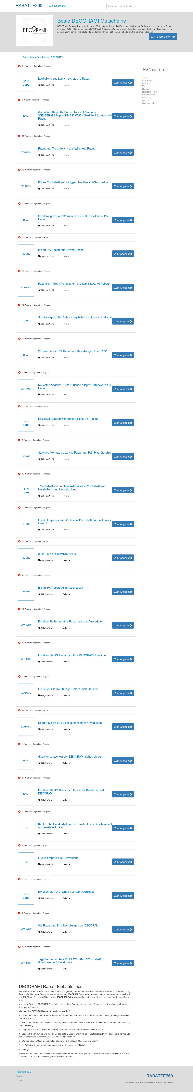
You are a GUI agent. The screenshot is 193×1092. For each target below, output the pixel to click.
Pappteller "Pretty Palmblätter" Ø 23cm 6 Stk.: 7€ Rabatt (73, 283)
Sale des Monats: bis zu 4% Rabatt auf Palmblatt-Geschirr (74, 452)
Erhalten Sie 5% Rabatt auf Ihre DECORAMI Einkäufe (72, 655)
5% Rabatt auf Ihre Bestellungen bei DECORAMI (68, 925)
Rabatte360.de (29, 57)
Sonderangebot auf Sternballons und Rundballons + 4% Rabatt (73, 217)
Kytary (145, 83)
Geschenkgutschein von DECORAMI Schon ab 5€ (69, 756)
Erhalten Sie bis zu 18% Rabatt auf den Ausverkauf (70, 621)
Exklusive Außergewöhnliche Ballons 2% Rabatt (68, 419)
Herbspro (146, 88)
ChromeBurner (149, 94)
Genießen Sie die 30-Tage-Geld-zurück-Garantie (68, 689)
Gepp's (145, 100)
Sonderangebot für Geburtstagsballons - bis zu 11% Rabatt (75, 317)
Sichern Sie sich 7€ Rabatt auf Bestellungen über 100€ (72, 351)
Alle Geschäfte (57, 5)
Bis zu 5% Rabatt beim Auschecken (60, 587)
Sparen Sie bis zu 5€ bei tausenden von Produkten (70, 723)
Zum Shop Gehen (162, 36)
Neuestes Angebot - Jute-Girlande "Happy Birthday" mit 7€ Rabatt (75, 386)
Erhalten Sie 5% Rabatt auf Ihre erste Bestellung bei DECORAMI (71, 791)
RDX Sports (147, 80)
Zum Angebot (122, 82)
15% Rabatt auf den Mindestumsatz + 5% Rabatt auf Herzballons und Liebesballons (71, 487)
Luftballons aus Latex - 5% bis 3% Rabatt (64, 78)
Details (66, 85)
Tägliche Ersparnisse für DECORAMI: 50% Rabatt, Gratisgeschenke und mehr (70, 960)
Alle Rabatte (43, 57)
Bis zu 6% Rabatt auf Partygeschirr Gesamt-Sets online (73, 182)
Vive (144, 86)
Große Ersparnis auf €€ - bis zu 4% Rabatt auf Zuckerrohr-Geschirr (75, 521)
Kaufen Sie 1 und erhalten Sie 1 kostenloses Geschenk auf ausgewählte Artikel (75, 825)
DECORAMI (57, 57)
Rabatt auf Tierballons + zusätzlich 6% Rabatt (67, 148)
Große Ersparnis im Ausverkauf (58, 858)
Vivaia (145, 77)
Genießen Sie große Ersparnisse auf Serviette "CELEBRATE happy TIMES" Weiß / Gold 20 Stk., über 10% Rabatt (75, 115)
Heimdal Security (149, 91)
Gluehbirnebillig (149, 103)
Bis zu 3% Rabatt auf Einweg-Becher (61, 250)
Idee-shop (146, 97)
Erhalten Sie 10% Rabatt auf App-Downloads (66, 891)
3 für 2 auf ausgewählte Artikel (57, 554)
